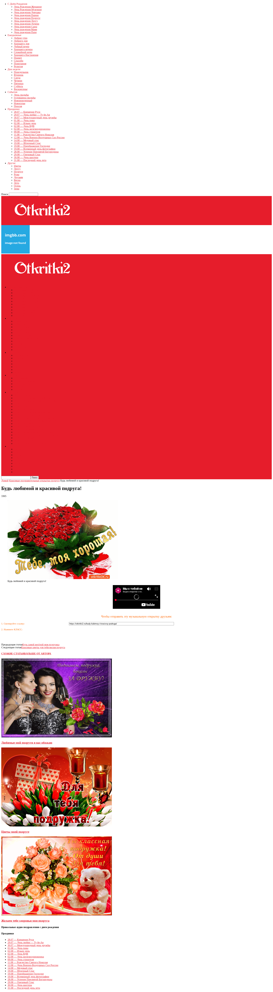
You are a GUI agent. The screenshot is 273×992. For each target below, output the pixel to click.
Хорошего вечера (23, 49)
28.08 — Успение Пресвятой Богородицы (36, 151)
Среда (17, 77)
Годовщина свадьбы (25, 97)
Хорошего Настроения (26, 55)
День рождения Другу (26, 21)
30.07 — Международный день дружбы (35, 117)
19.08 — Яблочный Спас (27, 143)
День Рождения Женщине (28, 6)
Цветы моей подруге (15, 831)
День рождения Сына (25, 26)
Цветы (17, 166)
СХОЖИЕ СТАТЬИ (12, 653)
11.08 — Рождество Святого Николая (34, 134)
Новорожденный (23, 100)
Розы (16, 174)
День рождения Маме (25, 29)
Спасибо (18, 60)
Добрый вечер (21, 46)
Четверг (18, 80)
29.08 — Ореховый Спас (27, 154)
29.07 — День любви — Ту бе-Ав (32, 114)
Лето (16, 183)
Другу (17, 168)
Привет (18, 58)
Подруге (18, 171)
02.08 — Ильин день (25, 123)
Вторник (18, 75)
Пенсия (18, 106)
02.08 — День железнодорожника (32, 129)
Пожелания (20, 63)
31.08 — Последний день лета (30, 160)
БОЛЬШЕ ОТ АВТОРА (37, 653)
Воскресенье (20, 89)
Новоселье (19, 103)
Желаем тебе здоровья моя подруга (25, 920)
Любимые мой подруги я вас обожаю (26, 742)
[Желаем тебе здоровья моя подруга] (56, 914)
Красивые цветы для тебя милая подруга (43, 647)
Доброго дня (20, 40)
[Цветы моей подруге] (56, 825)
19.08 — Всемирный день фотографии (34, 149)
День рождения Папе (25, 32)
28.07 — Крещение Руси (27, 112)
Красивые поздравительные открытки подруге (34, 480)
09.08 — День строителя (27, 131)
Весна (17, 180)
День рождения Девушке (27, 12)
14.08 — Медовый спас (26, 140)
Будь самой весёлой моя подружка (40, 644)
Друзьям (18, 177)
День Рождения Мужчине (28, 9)
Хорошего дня (21, 43)
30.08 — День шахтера (26, 157)
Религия (18, 66)
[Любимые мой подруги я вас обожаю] (56, 736)
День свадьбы (21, 95)
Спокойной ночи (23, 52)
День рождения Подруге (27, 18)
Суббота (18, 86)
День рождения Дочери (26, 23)
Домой (5, 480)
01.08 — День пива (24, 120)
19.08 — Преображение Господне (32, 146)
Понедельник (21, 72)
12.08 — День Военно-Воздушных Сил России (39, 137)
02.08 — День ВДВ (24, 126)
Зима (16, 188)
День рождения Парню (26, 15)
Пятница (18, 83)
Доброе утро (20, 38)
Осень (17, 185)
